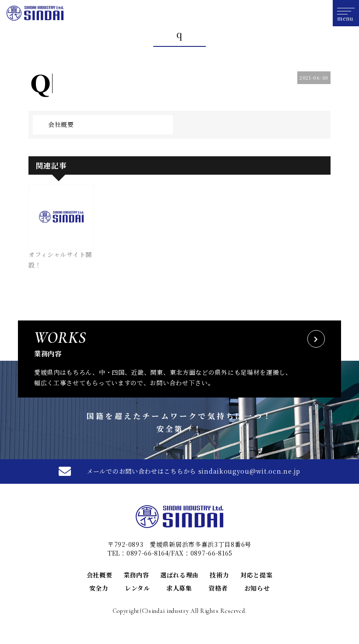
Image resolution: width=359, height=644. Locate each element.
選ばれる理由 (179, 574)
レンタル (137, 588)
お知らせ (257, 588)
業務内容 (136, 574)
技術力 (219, 574)
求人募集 (179, 588)
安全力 (99, 588)
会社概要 (61, 124)
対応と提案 (256, 574)
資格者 (218, 588)
